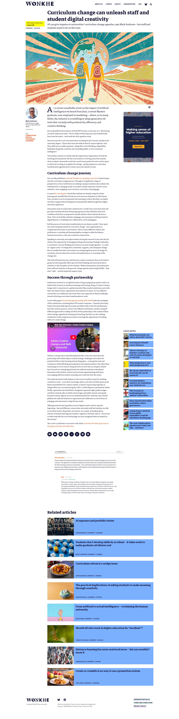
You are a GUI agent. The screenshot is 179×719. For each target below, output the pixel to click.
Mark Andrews (31, 121)
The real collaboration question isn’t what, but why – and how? (140, 425)
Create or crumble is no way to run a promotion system (108, 671)
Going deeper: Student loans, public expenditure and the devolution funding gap (140, 414)
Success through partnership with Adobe (77, 300)
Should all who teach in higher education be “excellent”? (109, 628)
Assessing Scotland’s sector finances (139, 344)
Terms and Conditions (143, 702)
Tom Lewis (79, 683)
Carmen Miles (81, 661)
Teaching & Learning (30, 140)
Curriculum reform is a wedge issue (97, 564)
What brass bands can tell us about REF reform (141, 336)
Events (109, 4)
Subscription (129, 4)
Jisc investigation (60, 193)
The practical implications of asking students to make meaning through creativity (113, 586)
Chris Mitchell (81, 597)
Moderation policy (142, 699)
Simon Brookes (81, 533)
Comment (29, 28)
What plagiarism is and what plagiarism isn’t (140, 364)
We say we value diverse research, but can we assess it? (140, 373)
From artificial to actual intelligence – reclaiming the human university (112, 608)
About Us (98, 4)
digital (29, 137)
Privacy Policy (140, 706)
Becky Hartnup (81, 554)
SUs (139, 4)
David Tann (80, 618)
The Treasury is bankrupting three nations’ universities (139, 393)
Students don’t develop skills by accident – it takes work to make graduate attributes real (110, 543)
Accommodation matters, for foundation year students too (140, 383)
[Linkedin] (64, 699)
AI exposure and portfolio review (95, 521)
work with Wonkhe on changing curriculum (81, 178)
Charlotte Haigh (82, 640)
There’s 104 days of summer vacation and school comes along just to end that (140, 354)
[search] (151, 4)
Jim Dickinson (81, 576)
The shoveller (72, 479)
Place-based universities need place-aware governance (141, 403)
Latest (117, 4)
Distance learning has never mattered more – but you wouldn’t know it (113, 651)
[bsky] (146, 4)
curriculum (31, 135)
